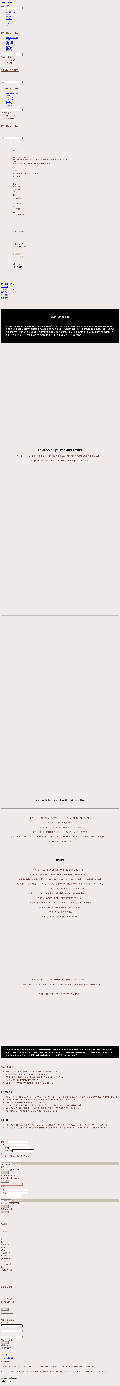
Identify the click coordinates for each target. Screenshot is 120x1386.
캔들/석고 (9, 16)
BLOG (8, 21)
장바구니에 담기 (7, 1312)
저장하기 (5, 1172)
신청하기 (5, 1342)
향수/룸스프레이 (11, 12)
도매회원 (9, 25)
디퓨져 (8, 14)
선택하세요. (17, 186)
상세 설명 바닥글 (7, 289)
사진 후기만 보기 (10, 1175)
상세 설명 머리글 (7, 283)
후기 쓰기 (5, 1181)
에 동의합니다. (15, 1156)
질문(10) (4, 294)
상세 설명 (4, 286)
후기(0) (4, 292)
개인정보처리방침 (7, 1358)
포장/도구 (9, 19)
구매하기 (5, 1212)
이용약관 (4, 1355)
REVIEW (8, 23)
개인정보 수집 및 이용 (9, 1156)
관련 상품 (4, 297)
